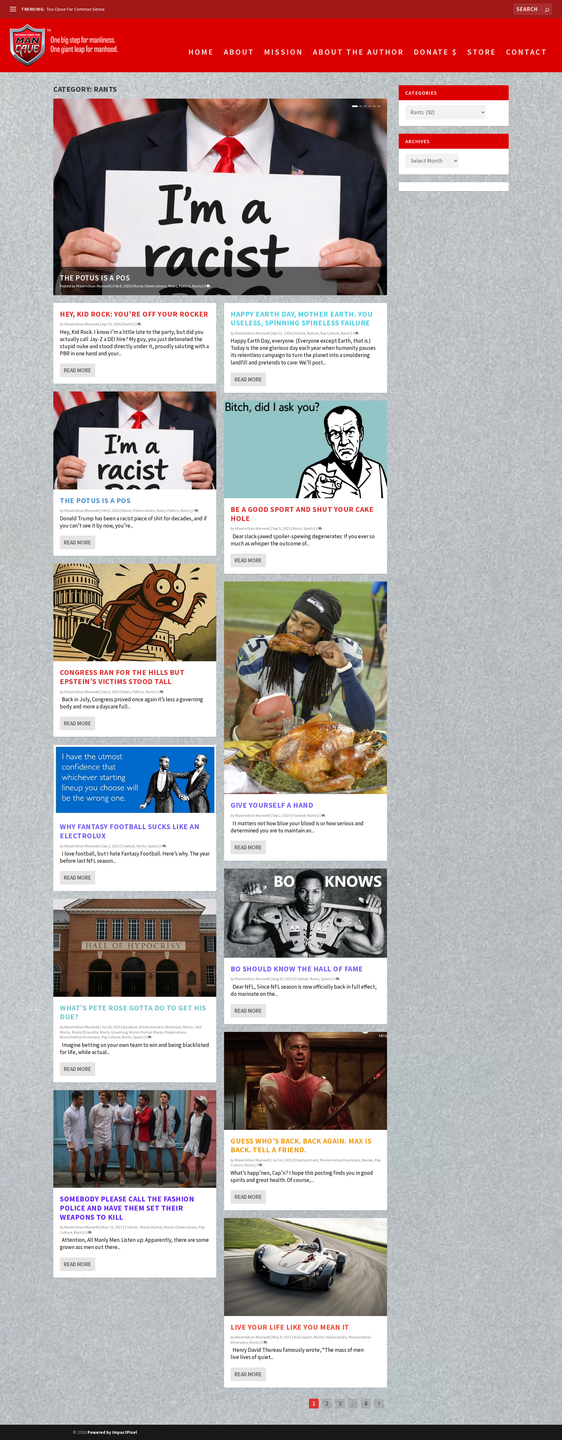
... (353, 1403)
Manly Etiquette (85, 1032)
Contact (526, 53)
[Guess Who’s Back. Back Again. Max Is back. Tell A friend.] (305, 1081)
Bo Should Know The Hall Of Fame (297, 968)
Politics (185, 285)
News (172, 285)
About (239, 53)
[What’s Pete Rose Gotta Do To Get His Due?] (134, 947)
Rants (197, 285)
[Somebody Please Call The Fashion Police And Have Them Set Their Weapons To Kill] (134, 1139)
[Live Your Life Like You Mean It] (305, 1267)
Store (481, 53)
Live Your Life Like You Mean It (290, 1327)
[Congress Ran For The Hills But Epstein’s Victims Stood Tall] (134, 612)
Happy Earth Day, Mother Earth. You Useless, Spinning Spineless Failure (302, 318)
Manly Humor (140, 1032)
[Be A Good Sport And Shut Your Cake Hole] (305, 449)
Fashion (131, 1227)
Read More (77, 370)
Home (201, 53)
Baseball (130, 1026)
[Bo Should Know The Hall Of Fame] (305, 913)
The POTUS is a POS (95, 277)
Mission (283, 53)
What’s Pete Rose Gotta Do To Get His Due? (133, 1012)
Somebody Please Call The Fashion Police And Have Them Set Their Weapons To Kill (127, 1207)
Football (128, 845)
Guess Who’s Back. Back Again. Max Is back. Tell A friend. (301, 1145)
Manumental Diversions (80, 1037)
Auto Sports (303, 1337)
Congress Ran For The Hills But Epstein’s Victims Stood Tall (122, 676)
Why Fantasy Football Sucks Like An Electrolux (129, 831)
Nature (313, 333)
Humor (299, 333)
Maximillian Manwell (93, 285)
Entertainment (151, 1026)
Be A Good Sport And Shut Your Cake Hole (302, 513)
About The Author (358, 53)
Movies (367, 1160)
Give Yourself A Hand (272, 805)
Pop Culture (110, 1037)
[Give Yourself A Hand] (305, 688)
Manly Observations (150, 285)
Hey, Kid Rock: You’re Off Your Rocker (134, 314)
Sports (153, 845)
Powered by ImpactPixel (112, 1432)
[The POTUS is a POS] (134, 440)
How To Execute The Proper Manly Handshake (90, 9)
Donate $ (435, 53)
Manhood (173, 1026)
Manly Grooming (113, 1032)
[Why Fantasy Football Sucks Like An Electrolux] (134, 780)
